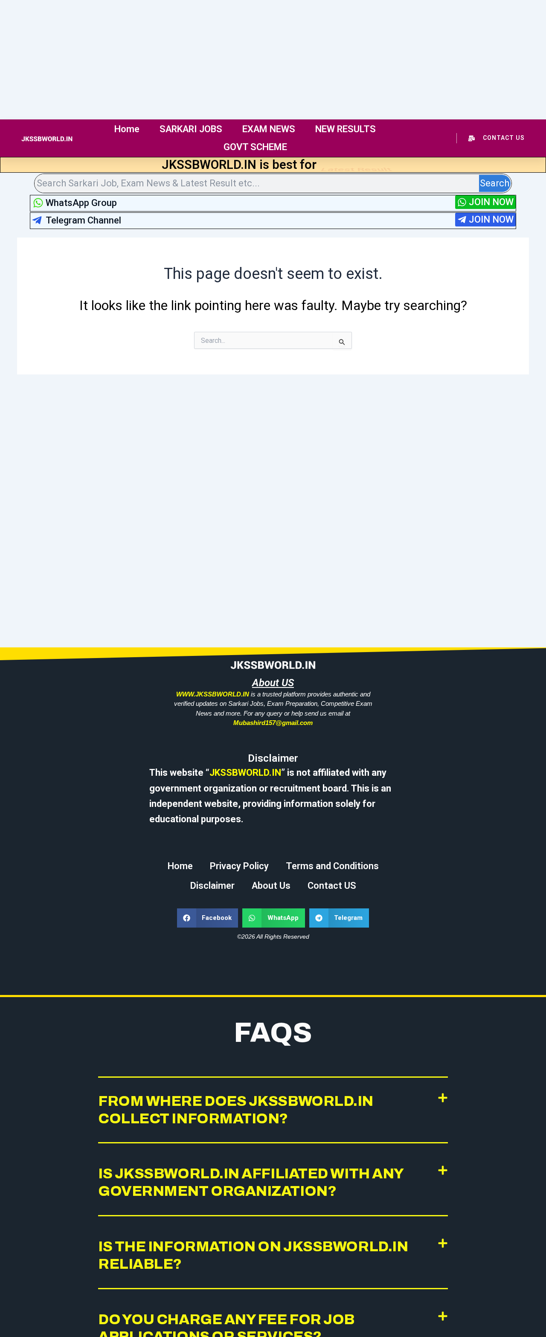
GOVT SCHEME (255, 147)
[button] (207, 918)
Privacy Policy (239, 866)
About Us (271, 885)
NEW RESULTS (345, 129)
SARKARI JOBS (191, 129)
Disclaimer (212, 885)
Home (126, 129)
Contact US (332, 885)
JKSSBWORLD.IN (245, 772)
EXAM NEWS (268, 129)
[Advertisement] (256, 59)
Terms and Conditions (332, 866)
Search (494, 183)
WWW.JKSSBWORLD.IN (212, 694)
